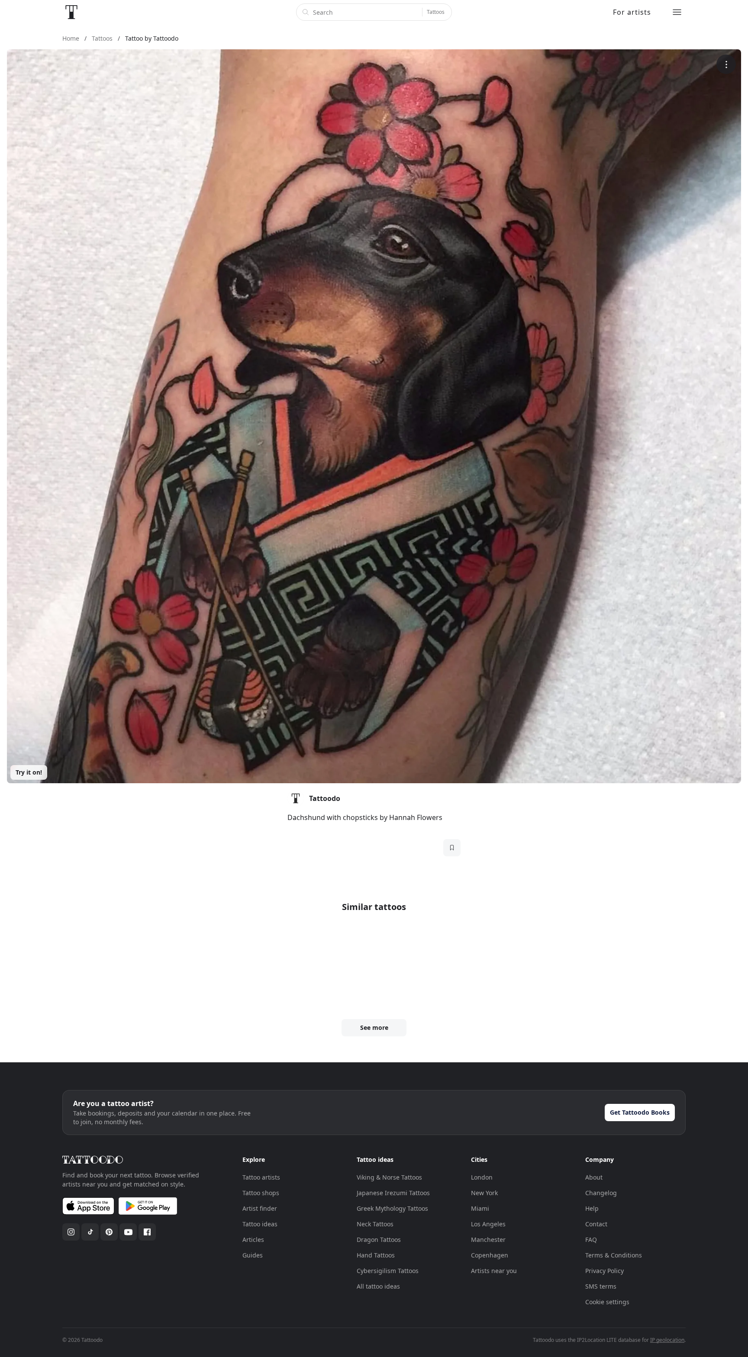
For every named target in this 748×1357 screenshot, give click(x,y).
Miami (480, 1208)
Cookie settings (607, 1302)
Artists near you (494, 1271)
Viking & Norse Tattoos (389, 1177)
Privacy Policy (604, 1271)
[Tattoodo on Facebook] (147, 1232)
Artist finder (259, 1208)
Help (592, 1208)
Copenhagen (489, 1255)
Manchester (488, 1239)
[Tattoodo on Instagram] (71, 1232)
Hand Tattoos (376, 1255)
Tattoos (436, 12)
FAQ (591, 1239)
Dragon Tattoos (379, 1239)
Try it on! (29, 772)
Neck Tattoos (375, 1224)
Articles (253, 1239)
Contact (596, 1224)
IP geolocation (667, 1340)
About (594, 1177)
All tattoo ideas (378, 1286)
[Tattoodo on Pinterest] (109, 1232)
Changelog (601, 1193)
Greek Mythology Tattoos (392, 1208)
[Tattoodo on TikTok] (90, 1232)
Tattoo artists (261, 1177)
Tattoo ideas (259, 1224)
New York (484, 1193)
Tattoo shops (260, 1193)
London (482, 1177)
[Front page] (71, 12)
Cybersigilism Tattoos (388, 1271)
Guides (252, 1255)
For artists (632, 12)
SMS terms (600, 1286)
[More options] (726, 64)
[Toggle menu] (677, 12)
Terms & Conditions (613, 1255)
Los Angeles (488, 1224)
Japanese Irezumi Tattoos (393, 1193)
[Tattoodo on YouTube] (128, 1232)
